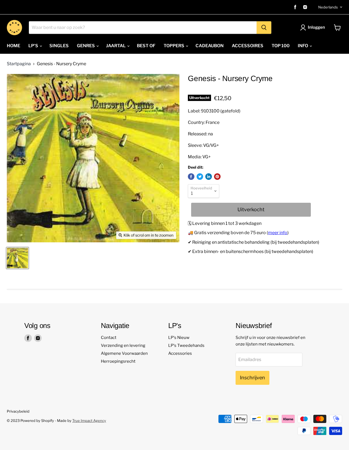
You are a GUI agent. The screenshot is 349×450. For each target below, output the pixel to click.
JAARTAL (116, 45)
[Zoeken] (264, 27)
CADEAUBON (209, 45)
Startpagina (19, 63)
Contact (108, 337)
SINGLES (59, 45)
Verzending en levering (123, 345)
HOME (13, 45)
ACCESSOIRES (247, 45)
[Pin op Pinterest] (217, 176)
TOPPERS (174, 45)
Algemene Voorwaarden (124, 353)
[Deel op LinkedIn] (208, 176)
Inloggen (316, 27)
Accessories (180, 353)
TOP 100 (281, 45)
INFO (303, 45)
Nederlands (328, 7)
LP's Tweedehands (186, 345)
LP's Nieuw (178, 337)
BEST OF (146, 45)
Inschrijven (252, 377)
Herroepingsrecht (118, 361)
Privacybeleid (18, 411)
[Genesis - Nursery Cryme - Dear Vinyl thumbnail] (17, 258)
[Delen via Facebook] (191, 176)
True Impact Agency (89, 420)
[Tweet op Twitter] (200, 176)
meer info (277, 232)
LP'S (33, 45)
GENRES (86, 45)
